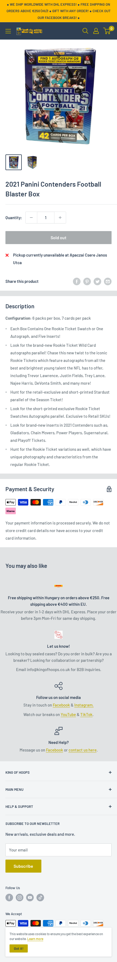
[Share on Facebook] (77, 281)
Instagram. (84, 704)
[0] (107, 31)
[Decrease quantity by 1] (31, 217)
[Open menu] (8, 31)
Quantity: (13, 217)
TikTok (86, 714)
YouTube (68, 714)
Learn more (35, 939)
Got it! (18, 948)
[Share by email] (108, 281)
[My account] (96, 31)
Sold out (58, 237)
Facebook (61, 704)
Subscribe (23, 866)
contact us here (83, 749)
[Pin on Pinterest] (87, 281)
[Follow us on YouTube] (30, 897)
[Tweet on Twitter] (97, 281)
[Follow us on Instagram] (19, 897)
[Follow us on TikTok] (40, 897)
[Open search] (85, 31)
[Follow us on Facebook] (9, 897)
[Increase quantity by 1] (60, 217)
